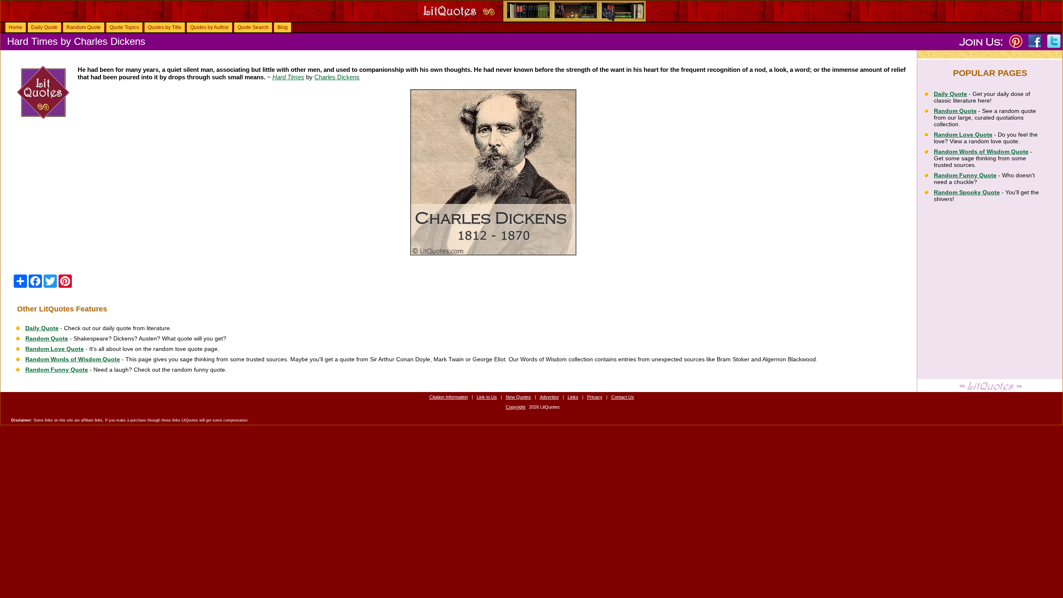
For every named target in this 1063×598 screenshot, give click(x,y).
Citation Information (448, 397)
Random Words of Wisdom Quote (72, 359)
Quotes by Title (164, 27)
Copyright (515, 406)
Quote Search (253, 27)
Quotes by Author (209, 27)
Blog (282, 27)
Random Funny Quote (56, 369)
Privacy (595, 397)
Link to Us (487, 397)
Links (573, 397)
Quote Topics (124, 27)
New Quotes (518, 397)
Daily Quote (44, 27)
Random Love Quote (54, 349)
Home (15, 27)
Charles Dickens (337, 77)
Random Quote (83, 27)
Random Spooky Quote (967, 192)
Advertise (549, 397)
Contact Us (622, 397)
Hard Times (288, 77)
